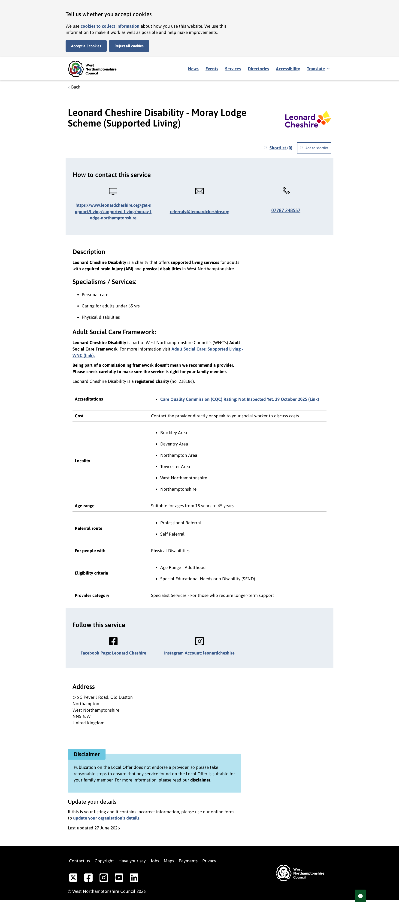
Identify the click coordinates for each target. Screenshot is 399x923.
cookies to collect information (110, 26)
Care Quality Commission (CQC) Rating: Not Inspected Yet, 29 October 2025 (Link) (239, 399)
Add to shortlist (316, 148)
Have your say (132, 860)
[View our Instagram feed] (103, 878)
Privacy (209, 860)
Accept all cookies (86, 46)
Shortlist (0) (280, 147)
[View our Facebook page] (88, 878)
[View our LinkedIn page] (134, 878)
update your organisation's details (106, 817)
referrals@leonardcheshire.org (199, 211)
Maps (169, 860)
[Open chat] (360, 896)
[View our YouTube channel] (119, 878)
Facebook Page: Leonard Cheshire (113, 652)
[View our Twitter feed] (73, 878)
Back (75, 86)
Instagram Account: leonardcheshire (199, 652)
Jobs (154, 860)
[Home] (95, 69)
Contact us (79, 860)
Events (212, 68)
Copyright (104, 860)
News (193, 68)
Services (233, 68)
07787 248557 (285, 210)
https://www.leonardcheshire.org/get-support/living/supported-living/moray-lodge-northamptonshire (113, 212)
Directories (258, 68)
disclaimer (200, 779)
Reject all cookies (129, 46)
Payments (188, 860)
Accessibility (288, 68)
